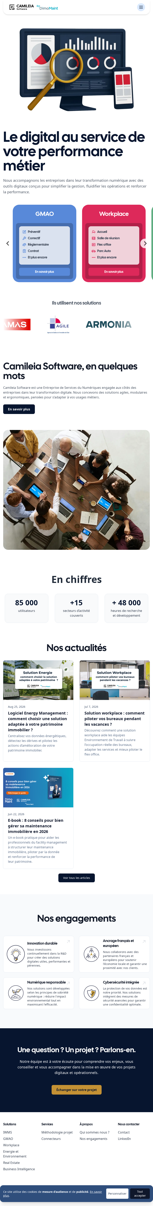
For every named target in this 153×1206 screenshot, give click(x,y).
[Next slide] (145, 243)
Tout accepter (140, 1193)
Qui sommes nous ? (94, 1132)
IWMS (7, 1132)
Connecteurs (51, 1139)
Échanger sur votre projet (76, 1090)
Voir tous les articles (76, 878)
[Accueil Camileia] (33, 7)
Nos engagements (93, 1139)
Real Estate (11, 1162)
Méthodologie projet (57, 1132)
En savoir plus (19, 409)
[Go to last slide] (8, 243)
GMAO (8, 1139)
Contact (124, 1132)
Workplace (11, 1145)
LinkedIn (124, 1139)
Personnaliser (117, 1193)
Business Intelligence (19, 1169)
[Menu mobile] (141, 7)
